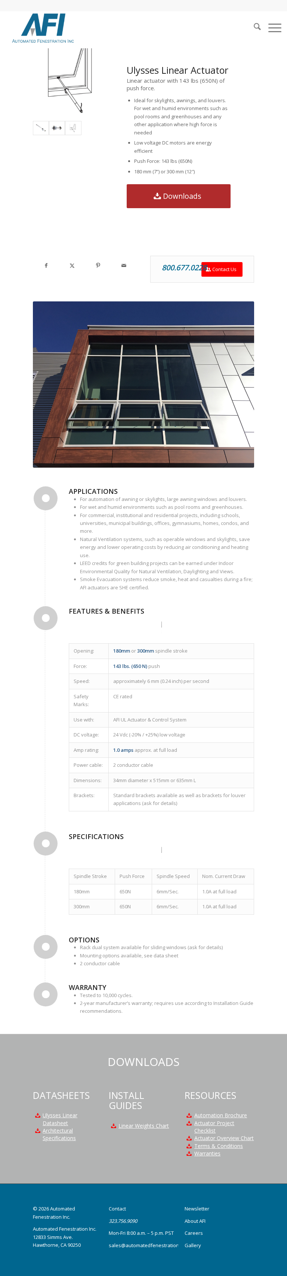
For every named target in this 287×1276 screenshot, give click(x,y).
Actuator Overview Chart (224, 1138)
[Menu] (271, 28)
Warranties (207, 1153)
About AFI (195, 1221)
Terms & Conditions (218, 1145)
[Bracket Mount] (57, 128)
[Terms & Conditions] (189, 1146)
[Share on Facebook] (46, 265)
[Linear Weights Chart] (113, 1126)
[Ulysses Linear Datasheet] (37, 1115)
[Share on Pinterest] (98, 265)
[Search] (253, 28)
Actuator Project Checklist (214, 1126)
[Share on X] (72, 265)
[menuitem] (253, 28)
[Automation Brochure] (189, 1115)
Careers (194, 1233)
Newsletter (197, 1208)
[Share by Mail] (124, 265)
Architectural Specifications (59, 1134)
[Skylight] (73, 128)
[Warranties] (189, 1153)
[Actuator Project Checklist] (189, 1123)
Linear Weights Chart (143, 1125)
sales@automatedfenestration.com (149, 1245)
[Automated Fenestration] (42, 28)
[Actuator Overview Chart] (189, 1138)
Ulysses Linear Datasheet (60, 1119)
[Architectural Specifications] (37, 1130)
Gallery (193, 1245)
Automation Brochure (220, 1115)
